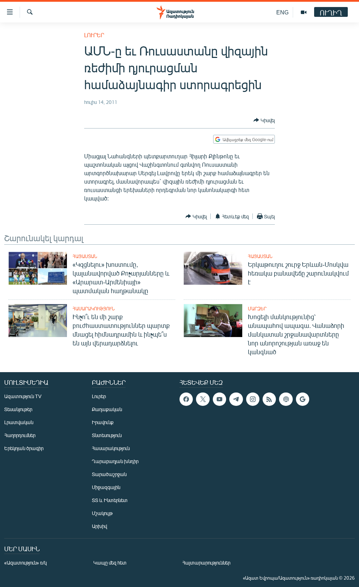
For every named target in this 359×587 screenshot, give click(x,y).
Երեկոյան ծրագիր (23, 448)
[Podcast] (285, 399)
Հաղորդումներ (19, 435)
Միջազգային (106, 487)
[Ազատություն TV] (303, 12)
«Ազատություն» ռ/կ (25, 563)
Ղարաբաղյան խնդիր (115, 461)
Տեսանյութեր (18, 409)
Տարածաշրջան (109, 474)
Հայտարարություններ (206, 563)
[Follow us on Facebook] (186, 399)
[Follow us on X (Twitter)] (202, 399)
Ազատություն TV (22, 396)
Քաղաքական (107, 409)
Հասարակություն (94, 308)
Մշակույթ (102, 513)
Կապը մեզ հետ (110, 563)
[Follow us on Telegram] (236, 399)
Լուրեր (94, 35)
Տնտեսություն (107, 435)
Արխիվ (99, 526)
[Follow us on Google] (302, 399)
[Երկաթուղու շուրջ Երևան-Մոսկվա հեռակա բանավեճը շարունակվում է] (213, 268)
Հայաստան (85, 256)
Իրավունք (103, 422)
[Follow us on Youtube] (219, 399)
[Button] (264, 120)
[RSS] (269, 399)
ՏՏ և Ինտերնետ (110, 500)
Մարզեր (257, 308)
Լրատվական (18, 422)
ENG (282, 12)
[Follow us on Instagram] (252, 399)
